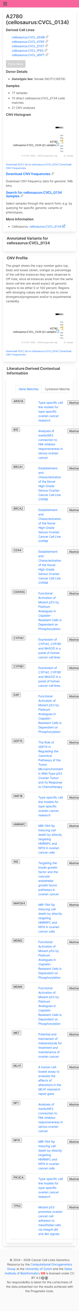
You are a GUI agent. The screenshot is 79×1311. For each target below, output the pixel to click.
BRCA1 (18, 466)
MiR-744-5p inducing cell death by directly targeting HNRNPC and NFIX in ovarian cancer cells (50, 839)
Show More (15, 64)
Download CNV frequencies (28, 174)
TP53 (16, 1205)
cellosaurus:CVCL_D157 (28, 46)
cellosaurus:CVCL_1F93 (28, 50)
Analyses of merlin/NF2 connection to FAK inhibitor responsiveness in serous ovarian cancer (50, 444)
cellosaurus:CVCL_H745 (28, 41)
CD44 (17, 550)
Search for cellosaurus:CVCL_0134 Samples (34, 194)
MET (16, 1033)
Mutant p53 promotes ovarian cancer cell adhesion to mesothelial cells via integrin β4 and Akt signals (50, 1220)
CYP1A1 (18, 638)
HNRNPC (19, 824)
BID (15, 429)
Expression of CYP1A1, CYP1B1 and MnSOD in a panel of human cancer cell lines (49, 648)
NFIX (16, 1140)
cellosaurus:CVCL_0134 (45, 226)
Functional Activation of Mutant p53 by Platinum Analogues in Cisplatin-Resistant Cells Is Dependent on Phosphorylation (50, 611)
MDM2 (17, 940)
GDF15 (17, 741)
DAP (16, 694)
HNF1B (18, 796)
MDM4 (18, 986)
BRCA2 (18, 508)
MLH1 (17, 1065)
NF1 (16, 1103)
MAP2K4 (19, 903)
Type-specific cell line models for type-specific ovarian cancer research (50, 411)
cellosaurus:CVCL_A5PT (28, 55)
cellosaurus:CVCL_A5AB (28, 37)
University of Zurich (38, 1269)
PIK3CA (18, 1177)
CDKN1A (19, 592)
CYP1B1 (18, 666)
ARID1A (18, 401)
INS (15, 861)
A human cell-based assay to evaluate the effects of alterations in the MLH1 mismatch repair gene (49, 1080)
